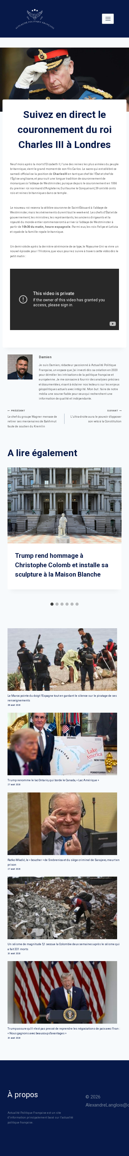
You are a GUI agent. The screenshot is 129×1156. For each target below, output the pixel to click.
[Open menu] (108, 18)
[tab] (52, 604)
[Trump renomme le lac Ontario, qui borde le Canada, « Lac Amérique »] (64, 744)
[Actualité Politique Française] (34, 19)
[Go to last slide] (13, 533)
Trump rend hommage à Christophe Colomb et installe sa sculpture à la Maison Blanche (61, 565)
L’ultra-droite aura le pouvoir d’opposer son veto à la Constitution (95, 416)
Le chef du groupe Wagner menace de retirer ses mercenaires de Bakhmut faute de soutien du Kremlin (32, 418)
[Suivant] (116, 533)
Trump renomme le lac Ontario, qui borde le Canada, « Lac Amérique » (53, 780)
